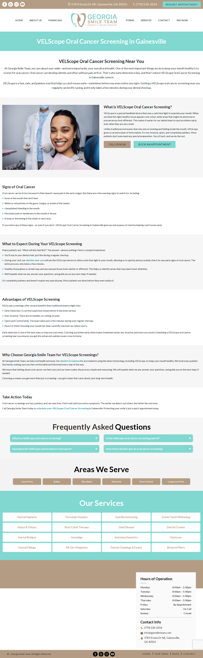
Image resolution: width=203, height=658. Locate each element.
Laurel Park (27, 481)
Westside (116, 481)
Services (146, 20)
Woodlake (86, 481)
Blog (175, 653)
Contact (164, 20)
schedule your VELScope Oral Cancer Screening (63, 408)
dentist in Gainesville (71, 360)
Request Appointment (182, 4)
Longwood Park (176, 481)
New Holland (146, 481)
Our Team (161, 653)
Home (19, 20)
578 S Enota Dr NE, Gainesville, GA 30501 (99, 4)
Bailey (57, 481)
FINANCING (55, 20)
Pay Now (182, 20)
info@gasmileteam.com (157, 632)
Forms (130, 20)
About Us (36, 20)
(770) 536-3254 (146, 4)
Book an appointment (154, 144)
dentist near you (35, 260)
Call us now (117, 144)
